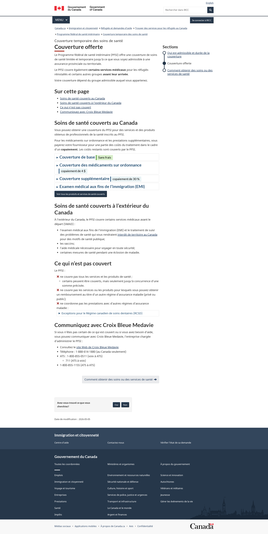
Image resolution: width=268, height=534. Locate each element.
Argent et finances (117, 514)
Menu (62, 20)
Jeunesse (165, 494)
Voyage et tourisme (64, 488)
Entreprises (60, 494)
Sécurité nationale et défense (122, 481)
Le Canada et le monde (119, 508)
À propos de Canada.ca (113, 526)
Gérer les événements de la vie (177, 501)
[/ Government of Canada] (79, 8)
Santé (57, 508)
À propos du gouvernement (175, 464)
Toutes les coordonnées (67, 464)
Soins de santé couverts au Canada (82, 98)
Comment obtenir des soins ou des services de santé (190, 72)
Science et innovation (172, 475)
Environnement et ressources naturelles (128, 475)
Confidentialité (145, 526)
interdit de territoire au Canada (137, 234)
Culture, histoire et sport (120, 488)
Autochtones (167, 481)
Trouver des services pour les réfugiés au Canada (161, 28)
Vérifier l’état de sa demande (176, 442)
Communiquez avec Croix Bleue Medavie (86, 112)
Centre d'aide (61, 442)
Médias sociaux (62, 526)
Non (125, 404)
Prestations (60, 501)
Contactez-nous (115, 442)
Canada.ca (60, 28)
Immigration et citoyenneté (83, 28)
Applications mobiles (86, 526)
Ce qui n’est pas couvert (75, 107)
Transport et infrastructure (121, 501)
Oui (116, 404)
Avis (131, 526)
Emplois (58, 475)
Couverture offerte (179, 63)
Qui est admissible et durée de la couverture (188, 54)
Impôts (58, 514)
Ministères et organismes (120, 464)
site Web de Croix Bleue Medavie (97, 347)
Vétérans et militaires (172, 488)
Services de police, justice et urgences (127, 494)
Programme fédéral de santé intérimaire (78, 34)
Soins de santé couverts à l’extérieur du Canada (90, 103)
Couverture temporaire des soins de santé (125, 34)
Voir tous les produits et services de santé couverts (81, 194)
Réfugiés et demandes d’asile (116, 28)
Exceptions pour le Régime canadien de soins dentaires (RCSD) (102, 313)
